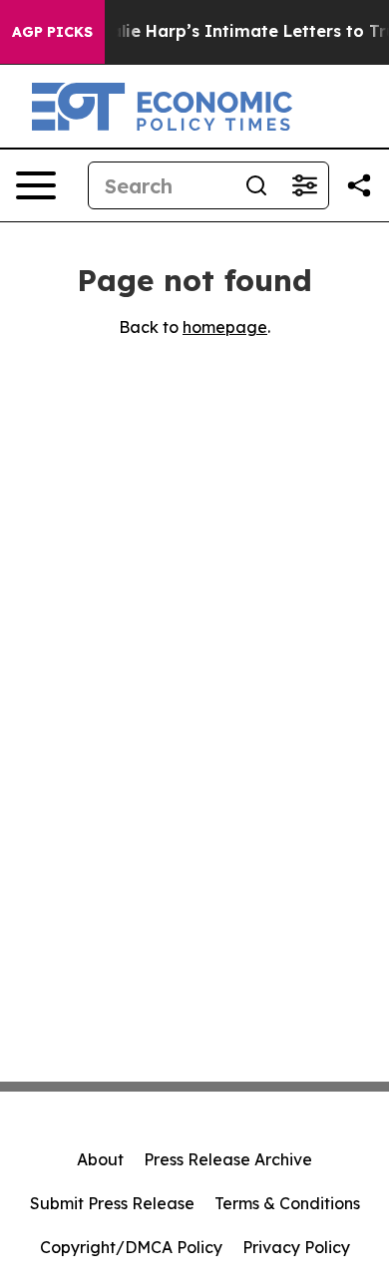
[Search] (256, 185)
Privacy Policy (296, 1247)
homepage (225, 327)
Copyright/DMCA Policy (131, 1247)
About (100, 1159)
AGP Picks (52, 32)
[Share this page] (359, 185)
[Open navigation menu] (36, 185)
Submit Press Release (112, 1203)
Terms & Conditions (287, 1203)
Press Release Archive (228, 1159)
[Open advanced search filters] (304, 185)
